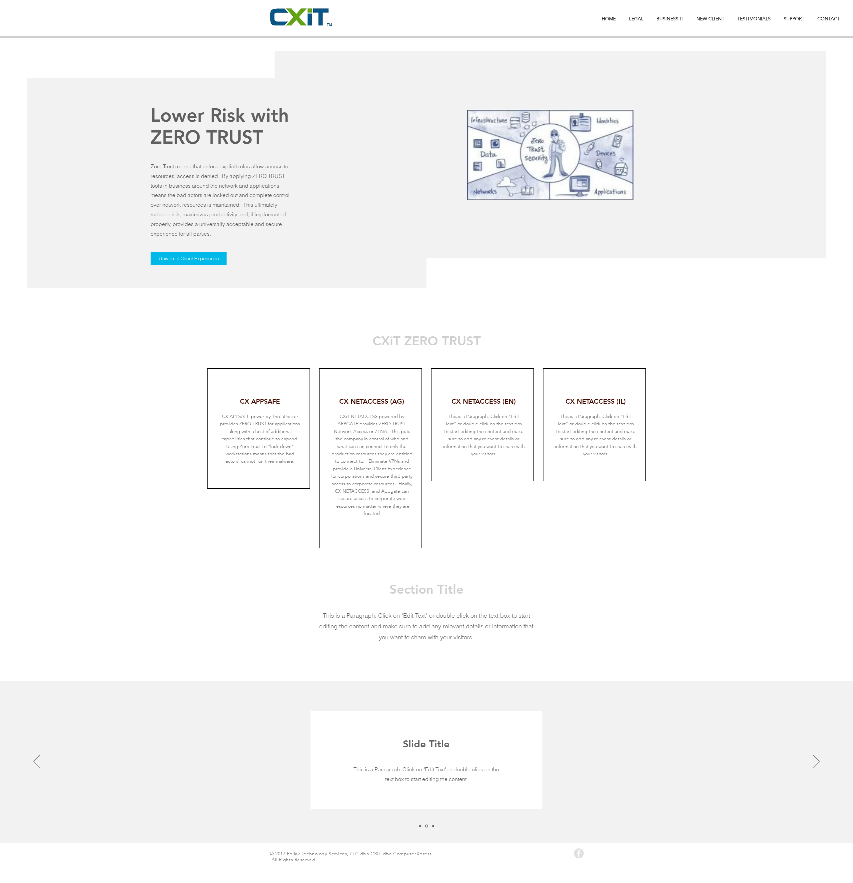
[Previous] (36, 762)
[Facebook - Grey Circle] (579, 853)
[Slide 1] (420, 826)
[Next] (816, 762)
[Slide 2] (426, 826)
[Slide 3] (433, 826)
